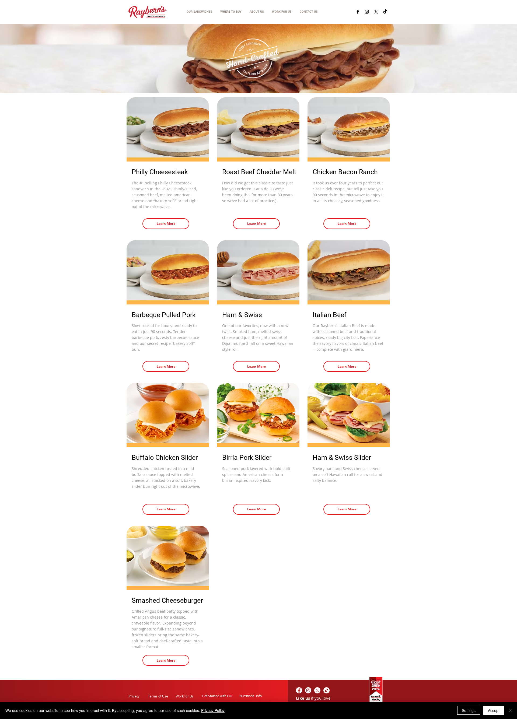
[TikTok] (385, 11)
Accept (493, 710)
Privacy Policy (213, 710)
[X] (376, 11)
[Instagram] (366, 11)
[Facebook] (357, 11)
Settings (469, 710)
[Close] (510, 710)
